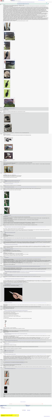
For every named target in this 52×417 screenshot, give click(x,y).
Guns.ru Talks (3, 407)
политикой (7, 415)
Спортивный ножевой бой (28, 405)
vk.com (6, 160)
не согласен (17, 415)
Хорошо (15, 415)
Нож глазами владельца (13, 0)
